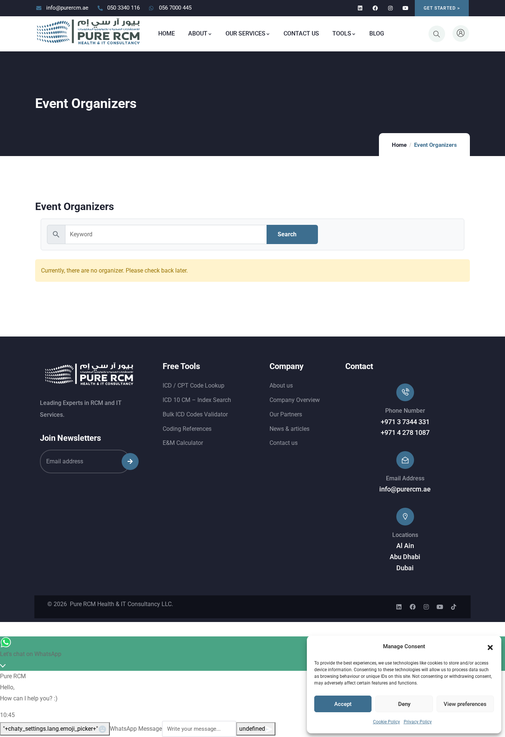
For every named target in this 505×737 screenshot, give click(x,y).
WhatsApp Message (136, 728)
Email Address (405, 478)
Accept (343, 704)
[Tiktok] (454, 607)
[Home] (88, 31)
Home (399, 145)
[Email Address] (405, 460)
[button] (490, 646)
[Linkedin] (360, 8)
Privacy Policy (418, 721)
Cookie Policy (386, 721)
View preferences (465, 704)
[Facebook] (375, 8)
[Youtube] (405, 8)
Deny (404, 704)
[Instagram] (390, 8)
